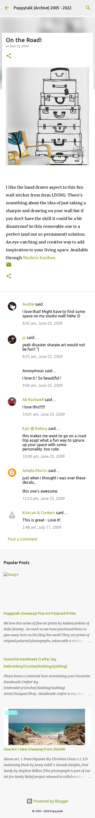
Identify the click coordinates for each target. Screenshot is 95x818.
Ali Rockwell (33, 399)
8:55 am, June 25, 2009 (42, 356)
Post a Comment (22, 539)
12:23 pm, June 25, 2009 (43, 498)
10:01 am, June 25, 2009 (43, 414)
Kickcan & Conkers (38, 512)
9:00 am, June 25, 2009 (42, 385)
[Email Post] (9, 266)
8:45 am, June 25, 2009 (42, 323)
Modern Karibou (39, 257)
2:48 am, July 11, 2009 (41, 527)
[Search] (88, 8)
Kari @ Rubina (34, 428)
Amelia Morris (34, 470)
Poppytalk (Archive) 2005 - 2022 (42, 8)
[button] (9, 56)
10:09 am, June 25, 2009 (43, 456)
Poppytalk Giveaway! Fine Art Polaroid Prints (40, 613)
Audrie (28, 304)
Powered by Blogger (50, 801)
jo (24, 337)
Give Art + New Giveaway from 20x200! (34, 749)
